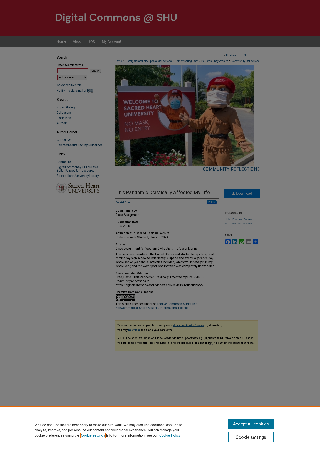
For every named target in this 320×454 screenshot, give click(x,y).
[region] (160, 430)
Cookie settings (93, 435)
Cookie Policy (169, 435)
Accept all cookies (251, 424)
